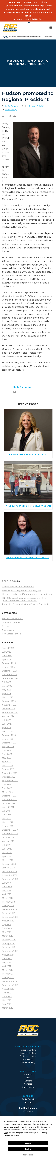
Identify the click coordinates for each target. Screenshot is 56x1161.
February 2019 (8, 902)
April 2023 (6, 762)
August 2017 (8, 955)
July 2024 (6, 720)
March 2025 (7, 697)
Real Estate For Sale (11, 634)
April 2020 (7, 856)
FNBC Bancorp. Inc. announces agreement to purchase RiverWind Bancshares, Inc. (24, 599)
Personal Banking (28, 1050)
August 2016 (8, 989)
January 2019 (8, 905)
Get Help (28, 1102)
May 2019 (6, 890)
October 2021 (8, 803)
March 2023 (7, 765)
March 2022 (7, 792)
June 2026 (7, 655)
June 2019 (7, 886)
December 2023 (10, 743)
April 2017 (6, 966)
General (5, 626)
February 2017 (8, 974)
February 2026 (9, 663)
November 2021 (9, 799)
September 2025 (10, 678)
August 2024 (8, 716)
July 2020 (6, 845)
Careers (28, 1081)
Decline (28, 1149)
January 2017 (8, 977)
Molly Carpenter (13, 106)
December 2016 (9, 981)
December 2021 (9, 796)
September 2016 (10, 985)
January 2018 (8, 943)
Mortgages (28, 1059)
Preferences (28, 1155)
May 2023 (6, 758)
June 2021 (7, 815)
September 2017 (10, 951)
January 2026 (8, 667)
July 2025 (6, 682)
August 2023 (8, 746)
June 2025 (7, 686)
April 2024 (6, 727)
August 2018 (8, 921)
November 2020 (10, 833)
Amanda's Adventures (12, 618)
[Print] (15, 116)
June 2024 (7, 724)
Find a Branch (28, 1099)
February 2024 (9, 735)
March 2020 (7, 860)
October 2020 (8, 837)
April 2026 (6, 659)
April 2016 (6, 1004)
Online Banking (28, 1062)
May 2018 (6, 932)
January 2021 (8, 826)
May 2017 (6, 962)
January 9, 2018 (36, 106)
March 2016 (7, 1008)
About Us (28, 1074)
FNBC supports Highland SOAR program (21, 590)
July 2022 (6, 784)
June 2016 (7, 996)
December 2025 (9, 671)
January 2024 (8, 739)
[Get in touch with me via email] (14, 392)
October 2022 (8, 777)
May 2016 (6, 1000)
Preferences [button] (15, 1136)
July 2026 (6, 652)
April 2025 (6, 693)
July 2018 (6, 924)
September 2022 (10, 780)
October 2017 (8, 947)
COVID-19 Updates (11, 622)
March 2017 (7, 970)
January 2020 (8, 868)
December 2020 (10, 830)
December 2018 (10, 909)
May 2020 (7, 852)
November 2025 (9, 674)
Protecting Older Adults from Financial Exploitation (26, 604)
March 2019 (7, 898)
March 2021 (7, 822)
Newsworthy (11, 109)
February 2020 (9, 864)
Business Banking (28, 1053)
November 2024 (10, 705)
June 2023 (7, 754)
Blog (28, 1077)
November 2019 (9, 875)
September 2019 (10, 879)
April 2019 (6, 894)
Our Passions (28, 1087)
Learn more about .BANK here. (28, 19)
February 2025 (8, 701)
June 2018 (7, 928)
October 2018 (8, 913)
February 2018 (9, 940)
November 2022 (10, 773)
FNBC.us (30, 2)
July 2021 (6, 811)
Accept (28, 1143)
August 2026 (8, 648)
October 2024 (8, 709)
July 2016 (6, 993)
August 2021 (8, 807)
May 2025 (6, 690)
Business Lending (28, 1056)
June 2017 (7, 958)
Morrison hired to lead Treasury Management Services (27, 594)
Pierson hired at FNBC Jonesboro (18, 587)
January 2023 (8, 769)
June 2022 (7, 788)
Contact (28, 1084)
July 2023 (6, 750)
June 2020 (7, 849)
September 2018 (10, 917)
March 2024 (7, 731)
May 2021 (6, 818)
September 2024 (10, 712)
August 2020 (8, 841)
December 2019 (9, 871)
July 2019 (6, 883)
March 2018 (7, 936)
